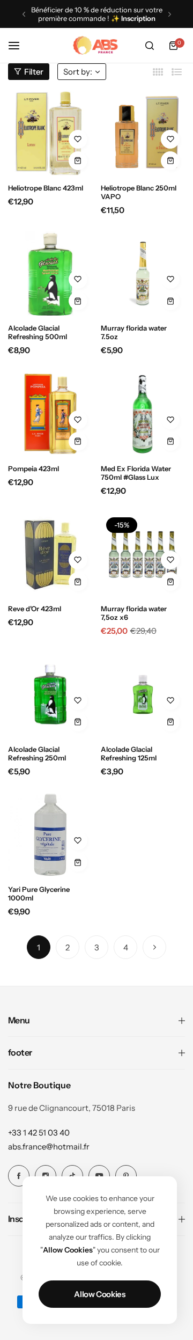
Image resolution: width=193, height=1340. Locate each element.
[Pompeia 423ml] (50, 413)
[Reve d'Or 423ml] (50, 554)
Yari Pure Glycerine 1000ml (39, 893)
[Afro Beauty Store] (96, 45)
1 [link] (38, 947)
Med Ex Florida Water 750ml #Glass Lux (136, 472)
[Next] (154, 947)
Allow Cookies (99, 1294)
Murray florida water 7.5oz (134, 332)
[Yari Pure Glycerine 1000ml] (50, 835)
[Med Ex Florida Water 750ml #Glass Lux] (143, 413)
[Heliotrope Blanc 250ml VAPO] (143, 133)
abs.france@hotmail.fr (49, 1146)
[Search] (149, 45)
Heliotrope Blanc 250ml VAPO (138, 192)
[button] (24, 14)
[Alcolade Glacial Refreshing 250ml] (50, 694)
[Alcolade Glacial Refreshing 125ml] (143, 694)
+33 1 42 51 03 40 (39, 1132)
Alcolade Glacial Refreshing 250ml (37, 753)
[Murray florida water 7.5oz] (143, 273)
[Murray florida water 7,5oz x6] (143, 554)
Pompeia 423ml (33, 468)
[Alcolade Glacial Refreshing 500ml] (50, 273)
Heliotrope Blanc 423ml (45, 188)
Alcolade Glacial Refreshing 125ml (129, 753)
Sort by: (77, 72)
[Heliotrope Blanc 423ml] (50, 133)
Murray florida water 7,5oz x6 (134, 612)
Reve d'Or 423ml (34, 608)
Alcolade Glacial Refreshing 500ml (37, 332)
